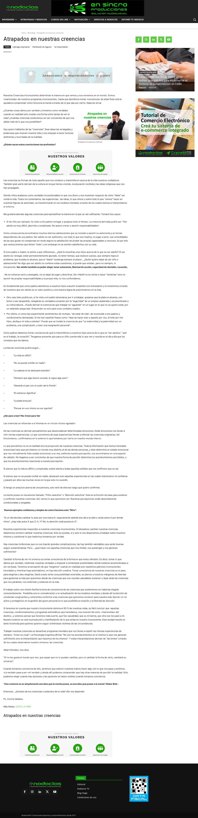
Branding (31, 33)
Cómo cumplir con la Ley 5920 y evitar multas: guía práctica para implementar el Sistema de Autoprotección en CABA (163, 80)
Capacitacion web (148, 72)
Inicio (24, 33)
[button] (194, 19)
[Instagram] (146, 40)
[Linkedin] (44, 59)
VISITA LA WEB (23, 706)
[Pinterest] (37, 59)
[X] (30, 59)
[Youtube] (169, 40)
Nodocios (142, 87)
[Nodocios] (22, 8)
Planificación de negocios (41, 47)
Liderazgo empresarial (21, 47)
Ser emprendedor (61, 47)
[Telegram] (50, 59)
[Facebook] (24, 59)
